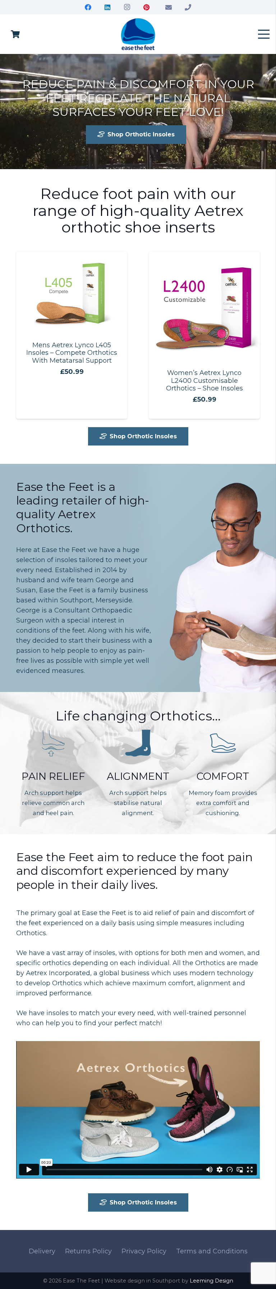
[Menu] (264, 34)
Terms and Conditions (212, 1251)
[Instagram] (126, 7)
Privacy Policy (143, 1251)
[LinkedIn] (107, 7)
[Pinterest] (146, 7)
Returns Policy (88, 1251)
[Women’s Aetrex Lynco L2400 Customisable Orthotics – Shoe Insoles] (204, 257)
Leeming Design (211, 1280)
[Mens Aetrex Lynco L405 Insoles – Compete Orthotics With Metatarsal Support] (71, 257)
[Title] (168, 7)
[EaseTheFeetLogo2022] (138, 34)
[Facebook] (88, 7)
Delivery (42, 1251)
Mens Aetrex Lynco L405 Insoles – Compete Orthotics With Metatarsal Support (71, 353)
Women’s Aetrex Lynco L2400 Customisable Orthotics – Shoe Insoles (204, 380)
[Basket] (15, 34)
